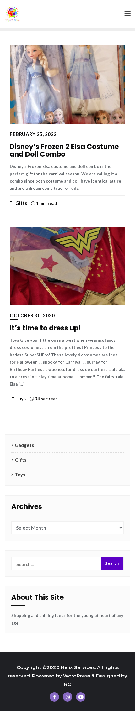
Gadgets (24, 445)
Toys (20, 398)
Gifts (20, 203)
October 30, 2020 (32, 315)
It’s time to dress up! (45, 328)
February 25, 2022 (33, 134)
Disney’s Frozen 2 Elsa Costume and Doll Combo (64, 150)
